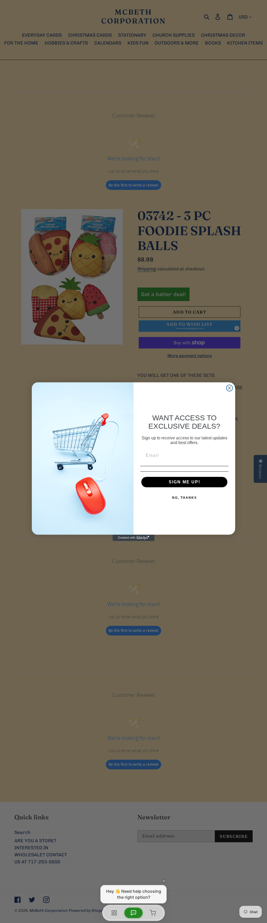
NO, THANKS (184, 498)
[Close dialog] (229, 388)
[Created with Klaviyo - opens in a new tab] (133, 538)
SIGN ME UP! (184, 482)
